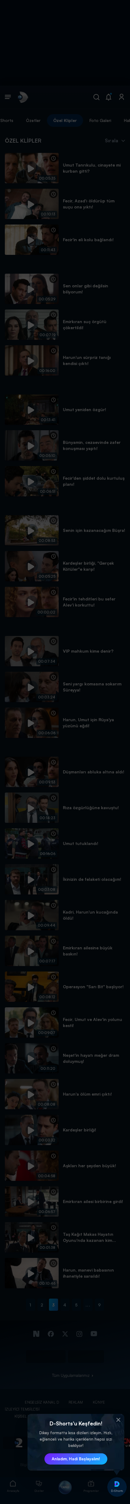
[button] (118, 1420)
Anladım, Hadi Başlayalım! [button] (76, 1458)
